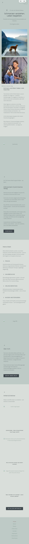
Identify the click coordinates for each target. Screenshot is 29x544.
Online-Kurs (14, 528)
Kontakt (14, 531)
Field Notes (14, 538)
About (14, 524)
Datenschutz (14, 536)
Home (14, 521)
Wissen (14, 526)
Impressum (14, 533)
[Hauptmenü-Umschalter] (25, 2)
